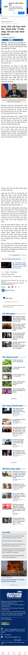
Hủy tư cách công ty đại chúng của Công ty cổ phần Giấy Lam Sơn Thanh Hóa (19, 496)
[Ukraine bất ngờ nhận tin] (7, 335)
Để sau (14, 12)
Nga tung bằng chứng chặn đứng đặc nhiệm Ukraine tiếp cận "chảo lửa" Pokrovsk (19, 265)
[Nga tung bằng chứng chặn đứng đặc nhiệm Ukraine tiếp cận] (6, 265)
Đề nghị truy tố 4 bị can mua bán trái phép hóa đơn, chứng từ (19, 485)
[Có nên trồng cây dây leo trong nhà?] (7, 376)
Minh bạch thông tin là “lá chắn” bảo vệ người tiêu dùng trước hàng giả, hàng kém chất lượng (19, 474)
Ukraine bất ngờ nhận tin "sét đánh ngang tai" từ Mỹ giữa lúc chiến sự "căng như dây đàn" (19, 336)
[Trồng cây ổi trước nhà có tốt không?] (7, 362)
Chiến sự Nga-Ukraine (14, 259)
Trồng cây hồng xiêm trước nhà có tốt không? (19, 383)
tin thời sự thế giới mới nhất (7, 274)
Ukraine (6, 272)
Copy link (8, 654)
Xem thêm (13, 398)
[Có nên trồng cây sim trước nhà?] (7, 369)
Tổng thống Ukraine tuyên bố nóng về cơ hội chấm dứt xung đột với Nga (13, 545)
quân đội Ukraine (17, 276)
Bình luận (19, 654)
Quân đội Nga (13, 272)
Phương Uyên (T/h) (9, 37)
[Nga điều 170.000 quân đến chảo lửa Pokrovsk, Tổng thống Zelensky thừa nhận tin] (7, 344)
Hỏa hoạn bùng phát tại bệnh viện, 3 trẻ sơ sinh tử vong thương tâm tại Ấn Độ (19, 520)
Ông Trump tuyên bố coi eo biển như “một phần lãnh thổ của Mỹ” (19, 452)
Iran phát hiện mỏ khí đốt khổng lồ (19, 420)
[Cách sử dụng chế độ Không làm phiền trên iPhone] (7, 391)
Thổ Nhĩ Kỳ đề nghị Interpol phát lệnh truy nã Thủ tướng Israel (18, 442)
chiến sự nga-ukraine (6, 276)
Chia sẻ (25, 654)
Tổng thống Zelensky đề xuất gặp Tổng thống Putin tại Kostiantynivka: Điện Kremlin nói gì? (13, 581)
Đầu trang (17, 640)
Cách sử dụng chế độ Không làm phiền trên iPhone (19, 390)
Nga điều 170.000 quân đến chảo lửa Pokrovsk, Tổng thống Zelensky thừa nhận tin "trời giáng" (19, 345)
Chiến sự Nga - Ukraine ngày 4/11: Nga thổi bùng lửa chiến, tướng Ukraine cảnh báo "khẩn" (19, 327)
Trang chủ (3, 654)
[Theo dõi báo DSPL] (14, 40)
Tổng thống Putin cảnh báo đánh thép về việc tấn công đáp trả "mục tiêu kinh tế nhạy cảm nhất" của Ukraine (19, 430)
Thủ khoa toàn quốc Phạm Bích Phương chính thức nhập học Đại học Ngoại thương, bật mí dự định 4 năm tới (19, 508)
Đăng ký (21, 12)
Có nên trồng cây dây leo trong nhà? (19, 375)
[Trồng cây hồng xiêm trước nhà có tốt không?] (7, 384)
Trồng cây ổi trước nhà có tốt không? (18, 360)
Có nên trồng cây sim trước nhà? (19, 368)
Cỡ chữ (14, 654)
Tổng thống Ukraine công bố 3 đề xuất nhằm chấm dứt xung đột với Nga (19, 411)
